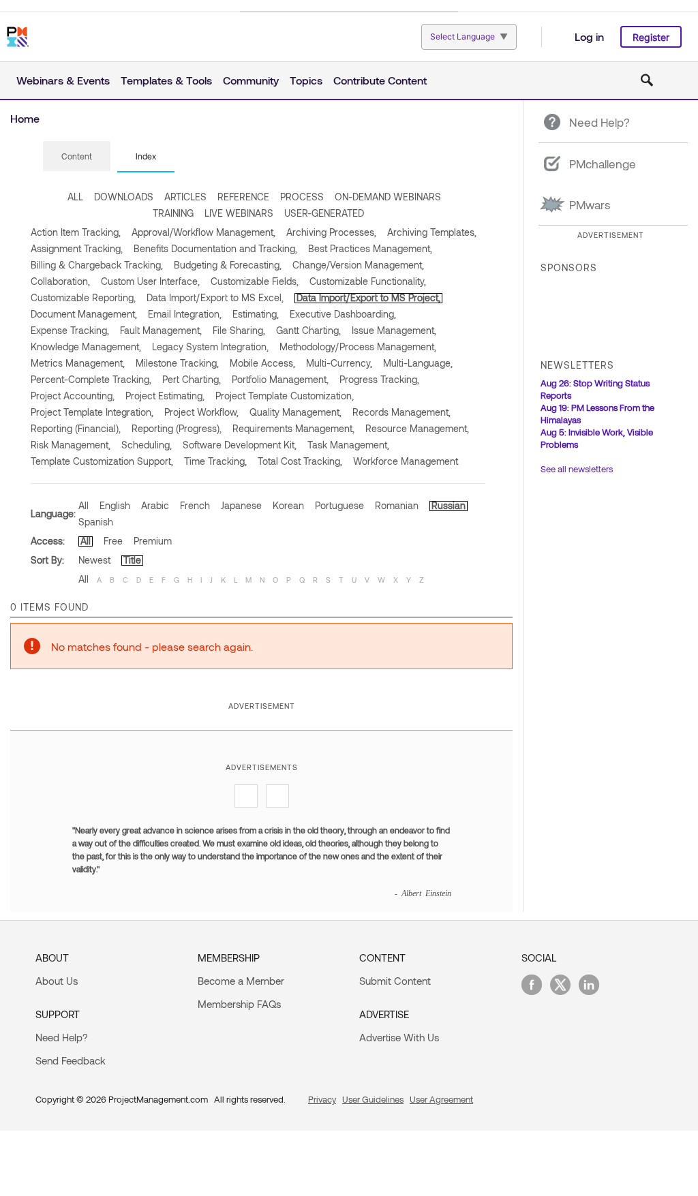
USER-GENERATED (324, 213)
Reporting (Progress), (177, 428)
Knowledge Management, (86, 346)
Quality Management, (295, 412)
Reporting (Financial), (76, 428)
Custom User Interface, (150, 281)
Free (113, 541)
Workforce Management (405, 461)
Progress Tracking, (379, 379)
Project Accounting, (73, 395)
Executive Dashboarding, (343, 314)
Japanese (241, 505)
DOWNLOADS (123, 196)
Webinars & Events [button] (63, 80)
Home (25, 118)
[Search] (646, 80)
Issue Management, (394, 330)
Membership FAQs (239, 1004)
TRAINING (173, 213)
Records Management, (401, 412)
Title (132, 560)
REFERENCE (243, 196)
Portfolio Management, (280, 379)
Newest (94, 560)
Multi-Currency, (339, 363)
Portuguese (339, 505)
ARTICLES (185, 196)
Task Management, (348, 444)
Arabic (155, 505)
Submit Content (395, 981)
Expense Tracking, (70, 330)
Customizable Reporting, (83, 297)
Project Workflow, (201, 412)
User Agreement (441, 1099)
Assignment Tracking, (77, 248)
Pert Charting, (191, 379)
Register (651, 37)
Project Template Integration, (92, 412)
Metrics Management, (78, 363)
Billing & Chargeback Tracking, (97, 265)
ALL (75, 196)
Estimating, (255, 314)
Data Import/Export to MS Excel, (215, 297)
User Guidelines (373, 1099)
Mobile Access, (262, 363)
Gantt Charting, (308, 330)
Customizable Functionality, (367, 281)
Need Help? (61, 1037)
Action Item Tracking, (76, 232)
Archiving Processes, (331, 232)
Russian (448, 505)
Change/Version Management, (358, 265)
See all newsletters (577, 468)
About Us (56, 981)
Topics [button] (306, 80)
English (115, 505)
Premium (153, 541)
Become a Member (241, 981)
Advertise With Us (399, 1037)
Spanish (95, 521)
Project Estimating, (164, 395)
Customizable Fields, (255, 281)
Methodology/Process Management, (357, 346)
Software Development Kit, (240, 444)
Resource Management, (417, 428)
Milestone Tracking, (177, 363)
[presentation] (76, 156)
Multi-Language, (418, 363)
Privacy (322, 1099)
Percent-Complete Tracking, (91, 379)
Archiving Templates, (431, 232)
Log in (589, 36)
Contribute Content (380, 80)
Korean (288, 505)
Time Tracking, (215, 461)
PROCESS (302, 196)
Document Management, (84, 314)
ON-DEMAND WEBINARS (388, 196)
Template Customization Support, (102, 461)
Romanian (397, 505)
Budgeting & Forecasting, (228, 265)
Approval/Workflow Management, (203, 232)
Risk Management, (70, 444)
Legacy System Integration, (210, 346)
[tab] (76, 156)
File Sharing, (239, 330)
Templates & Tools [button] (166, 80)
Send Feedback (70, 1060)
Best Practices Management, (370, 248)
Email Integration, (185, 314)
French (195, 505)
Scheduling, (146, 444)
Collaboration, (60, 281)
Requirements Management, (293, 428)
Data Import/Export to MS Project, (368, 297)
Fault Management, (161, 330)
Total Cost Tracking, (300, 461)
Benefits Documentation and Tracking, (215, 248)
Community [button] (251, 80)
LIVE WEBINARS (238, 213)
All (83, 505)
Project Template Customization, (284, 395)
